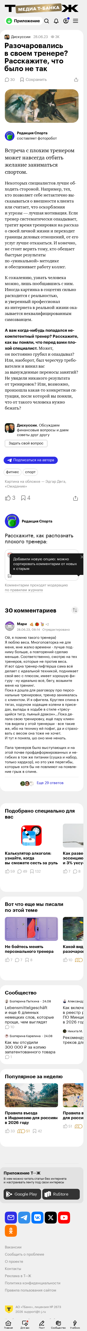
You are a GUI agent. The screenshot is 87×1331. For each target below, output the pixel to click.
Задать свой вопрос (26, 443)
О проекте (14, 1262)
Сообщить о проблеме (24, 1254)
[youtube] (64, 1218)
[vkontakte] (37, 1218)
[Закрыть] (78, 586)
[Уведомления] (56, 21)
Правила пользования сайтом (30, 1290)
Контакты (13, 1269)
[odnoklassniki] (11, 1231)
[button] (75, 610)
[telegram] (24, 1218)
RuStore (60, 1194)
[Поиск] (47, 21)
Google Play (25, 1194)
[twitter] (51, 1218)
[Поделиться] (76, 79)
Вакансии (13, 1247)
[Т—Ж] (42, 9)
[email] (11, 1218)
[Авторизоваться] (66, 21)
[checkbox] (75, 21)
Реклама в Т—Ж (18, 1276)
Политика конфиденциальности (32, 1283)
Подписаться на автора (33, 460)
